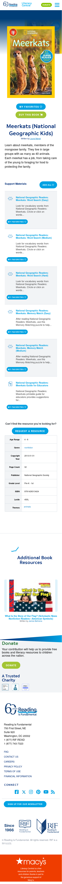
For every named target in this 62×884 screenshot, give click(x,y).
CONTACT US (12, 756)
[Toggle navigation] (57, 5)
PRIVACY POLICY (13, 766)
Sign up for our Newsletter (25, 804)
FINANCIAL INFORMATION (18, 776)
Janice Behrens (35, 621)
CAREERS (9, 761)
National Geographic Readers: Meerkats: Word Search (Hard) (32, 274)
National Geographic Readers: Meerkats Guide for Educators (32, 384)
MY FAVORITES (30, 106)
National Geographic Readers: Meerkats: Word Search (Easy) (32, 199)
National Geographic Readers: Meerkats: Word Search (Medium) (34, 236)
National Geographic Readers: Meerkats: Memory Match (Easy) (33, 312)
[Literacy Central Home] (27, 3)
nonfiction (28, 447)
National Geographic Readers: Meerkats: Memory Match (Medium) (32, 348)
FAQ (6, 751)
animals (27, 506)
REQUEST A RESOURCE (30, 430)
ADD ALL (47, 184)
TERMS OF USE (14, 771)
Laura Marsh (35, 138)
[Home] (12, 3)
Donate (11, 665)
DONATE (46, 5)
